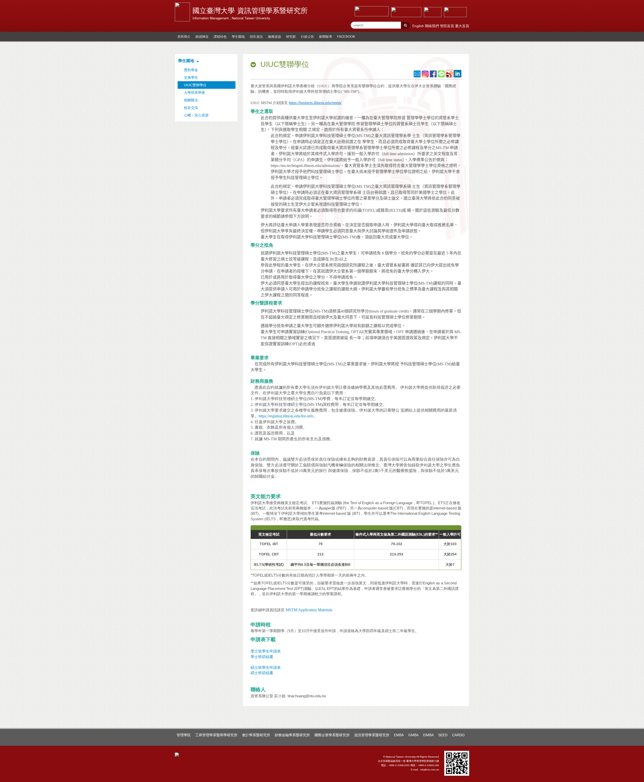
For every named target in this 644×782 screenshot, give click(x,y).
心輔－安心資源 (196, 115)
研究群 (291, 36)
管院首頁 (447, 26)
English (418, 26)
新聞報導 (325, 36)
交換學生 (191, 77)
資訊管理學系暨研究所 (371, 735)
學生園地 (238, 36)
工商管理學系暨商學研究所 (216, 735)
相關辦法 (191, 100)
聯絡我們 (432, 26)
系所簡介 (183, 36)
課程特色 (220, 36)
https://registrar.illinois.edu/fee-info (286, 416)
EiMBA (428, 735)
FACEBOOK (346, 36)
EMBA (399, 735)
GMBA (413, 735)
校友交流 (191, 108)
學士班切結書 (262, 657)
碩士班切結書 (262, 673)
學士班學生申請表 (267, 651)
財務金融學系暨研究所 (292, 735)
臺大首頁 (462, 26)
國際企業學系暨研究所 (332, 735)
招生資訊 (256, 36)
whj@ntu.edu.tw (429, 769)
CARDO (458, 735)
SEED (443, 735)
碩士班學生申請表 (266, 667)
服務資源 (274, 36)
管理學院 (184, 735)
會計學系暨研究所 (256, 735)
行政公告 (307, 36)
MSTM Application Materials (309, 610)
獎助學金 (191, 70)
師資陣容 (202, 36)
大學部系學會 (194, 93)
